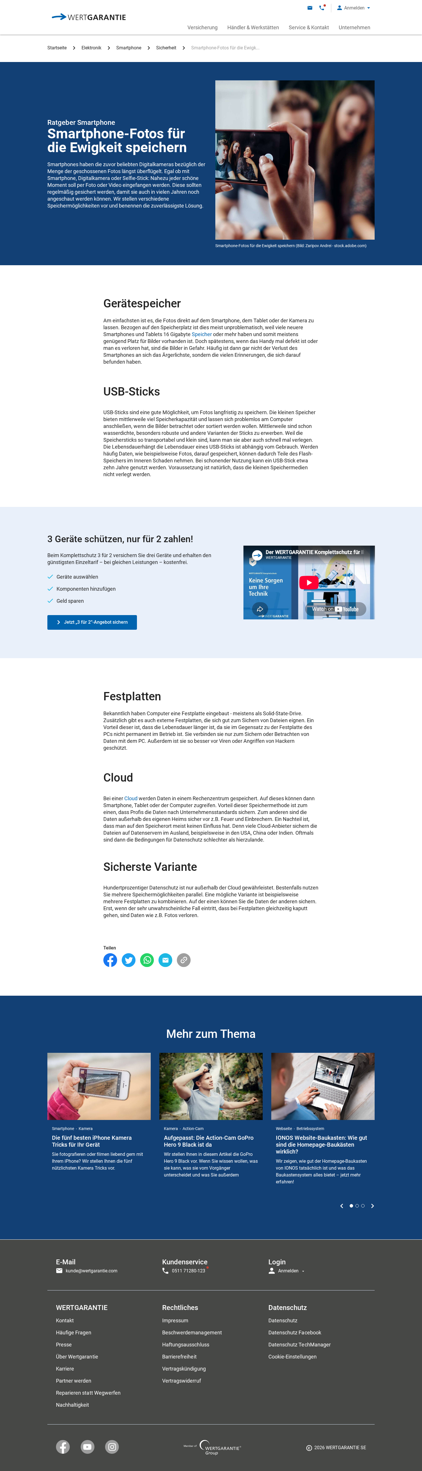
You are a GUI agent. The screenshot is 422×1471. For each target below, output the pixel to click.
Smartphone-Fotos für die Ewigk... (225, 48)
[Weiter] (372, 1206)
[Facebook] (110, 960)
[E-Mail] (165, 960)
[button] (353, 8)
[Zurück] (342, 1206)
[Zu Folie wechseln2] (357, 1206)
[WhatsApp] (147, 960)
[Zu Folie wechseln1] (351, 1206)
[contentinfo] (336, 1449)
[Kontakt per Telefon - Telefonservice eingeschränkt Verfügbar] (321, 7)
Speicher (202, 334)
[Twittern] (128, 960)
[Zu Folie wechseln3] (363, 1206)
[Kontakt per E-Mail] (309, 7)
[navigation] (211, 1265)
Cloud (131, 798)
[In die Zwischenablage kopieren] (184, 960)
